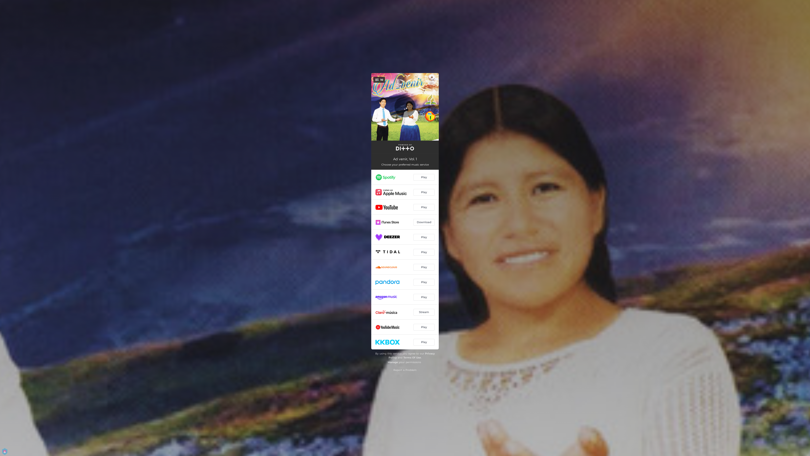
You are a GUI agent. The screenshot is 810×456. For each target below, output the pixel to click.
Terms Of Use (412, 357)
